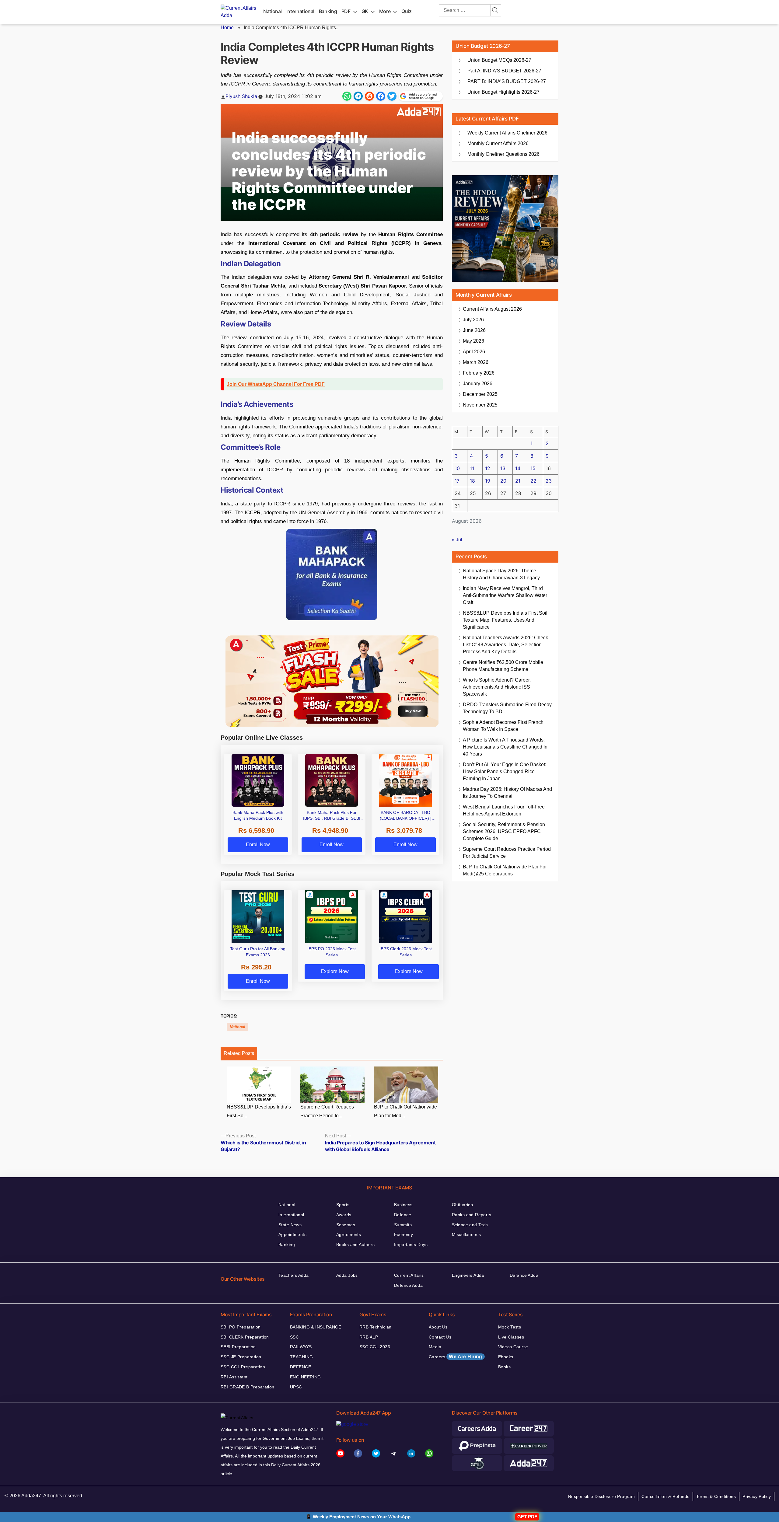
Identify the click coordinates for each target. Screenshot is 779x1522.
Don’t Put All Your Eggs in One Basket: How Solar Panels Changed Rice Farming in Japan (504, 771)
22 (533, 481)
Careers (455, 1356)
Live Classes (511, 1337)
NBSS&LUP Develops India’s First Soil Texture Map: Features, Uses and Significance (505, 620)
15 (533, 468)
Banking (328, 11)
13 (502, 468)
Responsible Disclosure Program (601, 1496)
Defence (402, 1214)
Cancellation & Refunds (665, 1496)
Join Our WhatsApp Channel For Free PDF (276, 384)
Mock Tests (509, 1327)
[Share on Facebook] (380, 96)
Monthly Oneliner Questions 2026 (503, 154)
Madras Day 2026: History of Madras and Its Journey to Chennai (507, 793)
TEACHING (301, 1356)
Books (504, 1366)
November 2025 (480, 404)
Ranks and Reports (471, 1214)
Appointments (292, 1234)
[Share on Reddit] (369, 96)
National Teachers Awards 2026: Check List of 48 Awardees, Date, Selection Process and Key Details (505, 644)
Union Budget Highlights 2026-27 (503, 92)
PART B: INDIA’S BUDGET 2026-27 (506, 81)
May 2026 (473, 341)
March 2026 (475, 362)
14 (517, 468)
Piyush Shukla (241, 96)
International (300, 11)
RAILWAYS (301, 1346)
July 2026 (473, 319)
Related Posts (239, 1053)
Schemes (345, 1224)
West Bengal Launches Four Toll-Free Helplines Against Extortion (504, 810)
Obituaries (462, 1204)
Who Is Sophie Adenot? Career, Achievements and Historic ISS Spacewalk (497, 686)
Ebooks (505, 1356)
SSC (294, 1337)
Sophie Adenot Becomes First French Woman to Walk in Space (503, 726)
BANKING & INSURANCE (315, 1327)
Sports (343, 1204)
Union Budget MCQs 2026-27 (499, 60)
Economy (403, 1234)
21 (517, 481)
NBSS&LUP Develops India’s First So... (259, 1111)
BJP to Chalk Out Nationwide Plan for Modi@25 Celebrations (505, 870)
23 (549, 481)
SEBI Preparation (238, 1346)
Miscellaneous (466, 1234)
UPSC (296, 1386)
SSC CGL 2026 (374, 1346)
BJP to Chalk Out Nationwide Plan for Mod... (405, 1111)
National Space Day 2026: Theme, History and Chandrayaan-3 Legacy (501, 574)
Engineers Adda (468, 1275)
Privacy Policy (756, 1496)
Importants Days (411, 1244)
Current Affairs (409, 1275)
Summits (403, 1224)
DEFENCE (300, 1366)
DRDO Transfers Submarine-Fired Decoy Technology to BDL (507, 708)
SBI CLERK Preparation (245, 1337)
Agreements (348, 1234)
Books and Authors (355, 1244)
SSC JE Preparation (241, 1356)
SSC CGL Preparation (243, 1366)
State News (290, 1224)
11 (472, 468)
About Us (438, 1327)
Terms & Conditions (716, 1496)
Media (435, 1346)
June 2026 (474, 330)
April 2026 (474, 351)
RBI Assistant (234, 1376)
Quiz (406, 11)
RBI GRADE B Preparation (247, 1386)
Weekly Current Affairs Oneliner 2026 (507, 132)
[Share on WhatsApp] (346, 96)
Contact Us (440, 1337)
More (385, 11)
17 (457, 481)
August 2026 (492, 309)
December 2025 (480, 394)
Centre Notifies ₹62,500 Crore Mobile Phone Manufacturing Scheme (503, 666)
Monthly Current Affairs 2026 (498, 143)
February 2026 (478, 372)
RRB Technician (375, 1327)
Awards (343, 1214)
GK (365, 11)
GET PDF (527, 1516)
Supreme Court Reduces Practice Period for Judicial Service (507, 853)
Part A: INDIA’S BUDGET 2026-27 (504, 70)
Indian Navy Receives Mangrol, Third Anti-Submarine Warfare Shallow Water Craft (505, 595)
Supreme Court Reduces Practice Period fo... (327, 1111)
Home (227, 27)
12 (487, 468)
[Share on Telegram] (358, 96)
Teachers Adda (293, 1275)
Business (403, 1204)
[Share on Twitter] (391, 96)
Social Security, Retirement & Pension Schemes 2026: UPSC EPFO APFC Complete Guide (504, 831)
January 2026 (477, 383)
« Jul (457, 539)
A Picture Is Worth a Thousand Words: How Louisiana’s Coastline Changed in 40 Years (505, 746)
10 (457, 468)
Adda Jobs (347, 1275)
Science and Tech (470, 1224)
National (272, 11)
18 (472, 481)
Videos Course (513, 1346)
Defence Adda (408, 1285)
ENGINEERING (305, 1376)
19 (487, 481)
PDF (346, 11)
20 (503, 481)
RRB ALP (368, 1337)
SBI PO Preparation (241, 1327)
